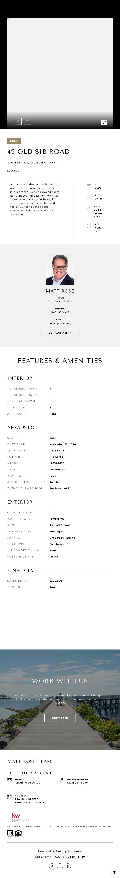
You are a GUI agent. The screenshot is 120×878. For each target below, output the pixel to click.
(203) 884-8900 (77, 782)
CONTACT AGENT (60, 333)
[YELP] (68, 866)
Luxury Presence (69, 851)
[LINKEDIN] (60, 866)
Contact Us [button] (60, 718)
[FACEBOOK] (52, 866)
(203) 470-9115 (60, 312)
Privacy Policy (74, 856)
